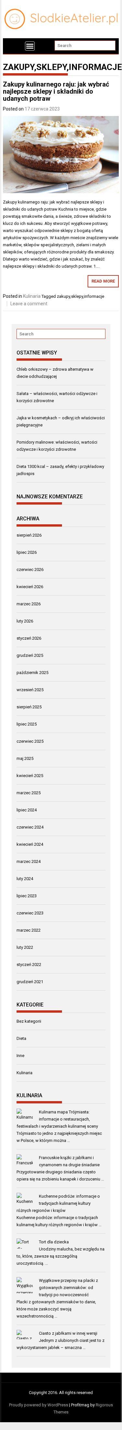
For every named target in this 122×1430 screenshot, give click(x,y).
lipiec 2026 (27, 552)
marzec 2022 (29, 930)
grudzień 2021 (30, 981)
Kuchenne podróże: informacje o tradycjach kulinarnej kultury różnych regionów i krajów (58, 1203)
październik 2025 (32, 672)
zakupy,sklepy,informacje (80, 296)
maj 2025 (25, 758)
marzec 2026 (29, 603)
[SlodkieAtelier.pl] (11, 45)
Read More (103, 281)
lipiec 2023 (27, 895)
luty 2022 (25, 947)
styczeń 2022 (29, 964)
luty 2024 (25, 878)
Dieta (21, 1038)
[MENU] (30, 46)
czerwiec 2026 (30, 569)
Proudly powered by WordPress (38, 1404)
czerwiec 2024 (30, 827)
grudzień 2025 (30, 655)
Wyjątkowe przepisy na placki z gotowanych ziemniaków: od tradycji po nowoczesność (68, 1287)
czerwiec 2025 (30, 741)
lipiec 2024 (27, 810)
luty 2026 (25, 621)
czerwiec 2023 (30, 913)
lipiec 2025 (27, 724)
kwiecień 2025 (30, 775)
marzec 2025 (29, 792)
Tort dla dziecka (54, 1241)
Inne (20, 1055)
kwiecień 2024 (30, 844)
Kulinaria (32, 296)
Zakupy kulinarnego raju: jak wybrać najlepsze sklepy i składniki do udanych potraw (56, 91)
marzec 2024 (29, 861)
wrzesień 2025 (30, 689)
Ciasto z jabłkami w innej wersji (68, 1333)
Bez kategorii (29, 1021)
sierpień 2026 (29, 535)
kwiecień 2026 (30, 586)
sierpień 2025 (29, 706)
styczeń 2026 (29, 638)
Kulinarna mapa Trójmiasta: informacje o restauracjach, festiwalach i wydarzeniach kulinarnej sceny (57, 1119)
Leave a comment (28, 303)
